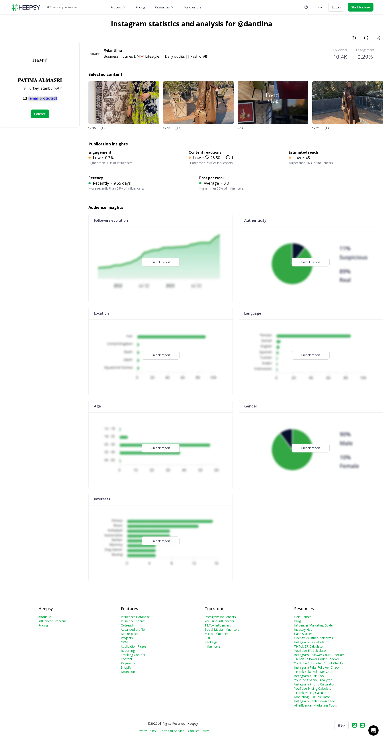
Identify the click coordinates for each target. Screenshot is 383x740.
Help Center (302, 617)
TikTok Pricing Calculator (312, 693)
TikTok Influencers (218, 625)
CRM (124, 642)
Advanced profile (133, 629)
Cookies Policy (198, 731)
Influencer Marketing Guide (313, 625)
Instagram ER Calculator (311, 642)
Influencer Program (52, 621)
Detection (128, 672)
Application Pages (133, 646)
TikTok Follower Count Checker (316, 659)
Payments (128, 663)
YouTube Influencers (219, 621)
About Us (45, 617)
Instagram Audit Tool (309, 676)
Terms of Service (172, 731)
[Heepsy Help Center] (306, 7)
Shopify (126, 667)
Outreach (127, 625)
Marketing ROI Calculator (312, 697)
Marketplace (130, 634)
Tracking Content (133, 655)
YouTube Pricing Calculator (313, 688)
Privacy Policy (146, 731)
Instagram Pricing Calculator (314, 684)
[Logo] (26, 7)
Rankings (211, 642)
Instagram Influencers (220, 617)
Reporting (128, 650)
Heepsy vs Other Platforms (313, 638)
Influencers (212, 646)
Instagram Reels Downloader (315, 701)
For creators (192, 7)
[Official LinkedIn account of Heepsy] (362, 725)
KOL (208, 638)
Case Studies (303, 634)
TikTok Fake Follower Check (314, 672)
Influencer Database (135, 617)
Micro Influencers (217, 634)
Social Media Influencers (222, 629)
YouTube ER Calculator (310, 650)
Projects (127, 638)
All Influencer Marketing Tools (315, 705)
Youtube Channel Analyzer (313, 680)
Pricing (140, 7)
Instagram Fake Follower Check (316, 667)
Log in (336, 7)
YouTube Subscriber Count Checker (319, 663)
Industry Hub (303, 629)
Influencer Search (133, 621)
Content (126, 659)
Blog (297, 621)
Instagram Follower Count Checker (319, 655)
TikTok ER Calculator (309, 646)
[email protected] (42, 98)
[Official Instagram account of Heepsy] (354, 725)
